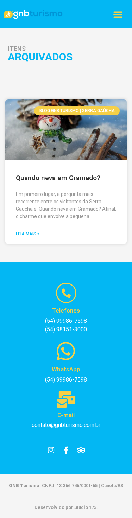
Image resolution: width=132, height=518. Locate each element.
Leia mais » (27, 233)
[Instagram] (51, 450)
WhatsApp (66, 369)
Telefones (66, 310)
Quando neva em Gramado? (58, 178)
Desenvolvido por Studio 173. (66, 507)
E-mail (66, 414)
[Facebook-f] (66, 450)
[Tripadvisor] (81, 450)
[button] (118, 14)
